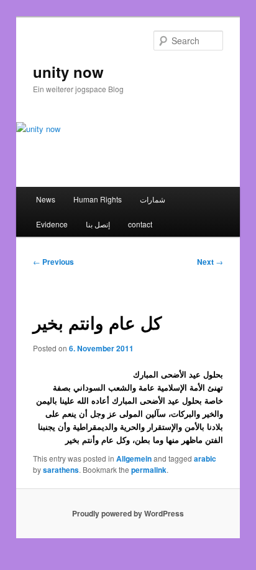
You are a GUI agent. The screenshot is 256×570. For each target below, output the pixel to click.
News (45, 199)
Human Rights (97, 199)
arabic (205, 458)
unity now (68, 71)
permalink (149, 469)
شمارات (152, 199)
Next (210, 261)
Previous (53, 261)
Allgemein (134, 458)
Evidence (52, 224)
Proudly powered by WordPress (128, 513)
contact (140, 224)
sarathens (61, 469)
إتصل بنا (98, 224)
